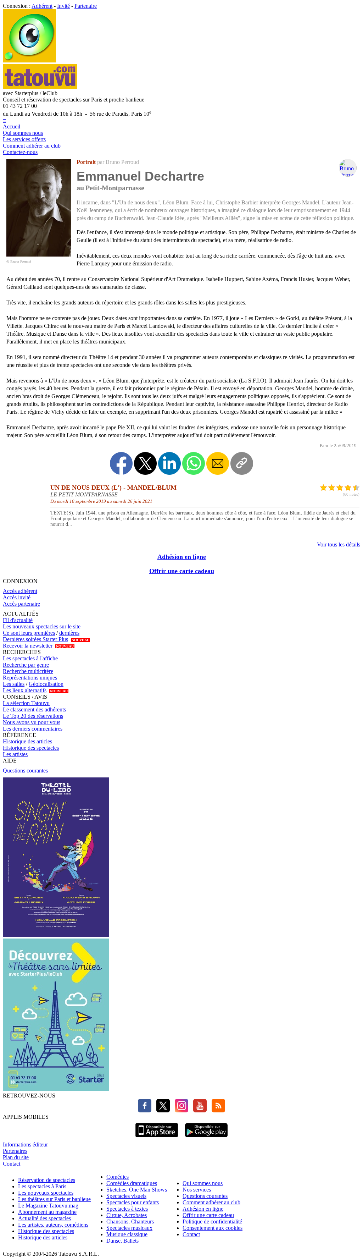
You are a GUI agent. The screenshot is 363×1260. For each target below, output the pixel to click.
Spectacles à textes (127, 1209)
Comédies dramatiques (131, 1183)
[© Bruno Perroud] (38, 255)
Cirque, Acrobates (126, 1215)
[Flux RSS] (216, 1110)
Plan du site (16, 1157)
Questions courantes (25, 770)
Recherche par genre (26, 665)
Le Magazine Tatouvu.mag (48, 1206)
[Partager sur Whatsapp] (193, 463)
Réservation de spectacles (46, 1180)
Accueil (11, 126)
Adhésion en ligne (181, 556)
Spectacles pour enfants (132, 1202)
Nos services (197, 1190)
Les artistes (15, 754)
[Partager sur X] (145, 463)
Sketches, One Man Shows (136, 1190)
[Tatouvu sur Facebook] (144, 1110)
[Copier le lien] (241, 463)
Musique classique (126, 1234)
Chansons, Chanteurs (130, 1221)
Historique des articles (27, 741)
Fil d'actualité (18, 620)
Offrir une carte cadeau (181, 570)
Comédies (117, 1177)
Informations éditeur (25, 1144)
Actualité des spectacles (44, 1218)
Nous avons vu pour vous (31, 722)
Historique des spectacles (31, 748)
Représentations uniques (30, 678)
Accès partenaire (21, 604)
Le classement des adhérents (34, 709)
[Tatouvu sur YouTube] (198, 1110)
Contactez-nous (20, 152)
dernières (69, 633)
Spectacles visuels (126, 1196)
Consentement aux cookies (212, 1228)
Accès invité (16, 597)
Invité (63, 6)
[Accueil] (29, 60)
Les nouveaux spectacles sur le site (41, 626)
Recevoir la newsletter (27, 646)
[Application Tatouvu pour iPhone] (157, 1138)
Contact (11, 1164)
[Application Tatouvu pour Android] (206, 1138)
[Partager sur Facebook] (121, 463)
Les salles (13, 684)
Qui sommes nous (23, 133)
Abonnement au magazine (47, 1212)
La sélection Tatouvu (26, 703)
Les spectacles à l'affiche (30, 658)
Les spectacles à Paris (42, 1186)
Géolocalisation (46, 684)
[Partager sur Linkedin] (169, 463)
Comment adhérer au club (32, 146)
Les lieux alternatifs (24, 690)
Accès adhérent (20, 591)
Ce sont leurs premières (29, 633)
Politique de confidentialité (212, 1221)
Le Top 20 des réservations (33, 716)
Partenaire (85, 6)
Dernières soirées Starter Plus (35, 639)
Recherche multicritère (28, 671)
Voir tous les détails (338, 544)
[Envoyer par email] (217, 463)
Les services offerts (24, 139)
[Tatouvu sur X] (161, 1110)
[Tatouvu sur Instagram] (179, 1110)
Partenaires (15, 1151)
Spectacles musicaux (129, 1228)
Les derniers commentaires (32, 729)
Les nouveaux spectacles (45, 1193)
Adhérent (42, 6)
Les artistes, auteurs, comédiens (53, 1225)
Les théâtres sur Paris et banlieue (54, 1199)
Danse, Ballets (122, 1241)
